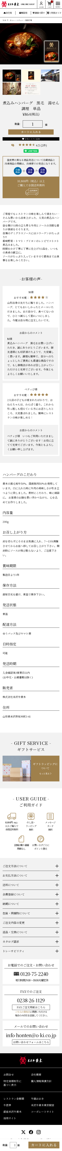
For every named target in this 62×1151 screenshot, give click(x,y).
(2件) (43, 145)
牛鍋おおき (37, 1098)
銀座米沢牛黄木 (12, 1111)
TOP (4, 20)
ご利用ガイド (55, 12)
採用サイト (9, 1118)
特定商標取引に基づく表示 (12, 1083)
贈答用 (24, 12)
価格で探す (40, 12)
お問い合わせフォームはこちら (31, 1042)
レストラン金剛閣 (13, 1098)
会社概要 (36, 1074)
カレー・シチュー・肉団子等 (21, 20)
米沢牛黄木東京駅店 (42, 1105)
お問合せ (8, 1074)
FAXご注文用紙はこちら (31, 1007)
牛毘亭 (7, 1105)
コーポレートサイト (42, 1111)
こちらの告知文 (22, 1011)
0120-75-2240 (34, 973)
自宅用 (9, 12)
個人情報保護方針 (41, 1081)
